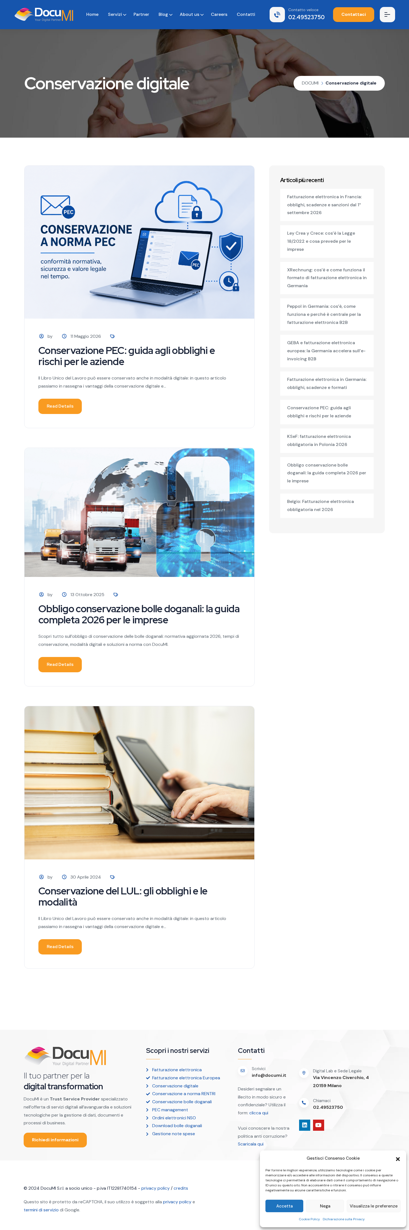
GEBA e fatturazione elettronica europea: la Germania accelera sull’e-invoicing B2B (326, 351)
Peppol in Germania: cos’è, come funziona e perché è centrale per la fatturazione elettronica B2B (324, 314)
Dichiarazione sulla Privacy (344, 1219)
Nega (325, 1206)
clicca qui (258, 1113)
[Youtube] (318, 1125)
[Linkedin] (304, 1125)
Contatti (246, 14)
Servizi (115, 14)
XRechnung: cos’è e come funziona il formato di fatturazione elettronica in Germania (327, 278)
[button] (398, 1158)
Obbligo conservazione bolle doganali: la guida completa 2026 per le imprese (139, 614)
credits (181, 1188)
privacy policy (155, 1188)
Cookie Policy (309, 1219)
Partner (141, 14)
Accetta (284, 1206)
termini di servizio (41, 1210)
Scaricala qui (251, 1144)
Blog (163, 14)
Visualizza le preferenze (374, 1206)
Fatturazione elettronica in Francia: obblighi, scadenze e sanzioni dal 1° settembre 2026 (324, 205)
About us (189, 14)
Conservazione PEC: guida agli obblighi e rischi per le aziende (126, 356)
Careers (219, 14)
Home (92, 14)
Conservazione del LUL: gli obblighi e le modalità (122, 896)
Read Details (60, 406)
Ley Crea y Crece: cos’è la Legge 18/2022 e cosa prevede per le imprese (321, 241)
